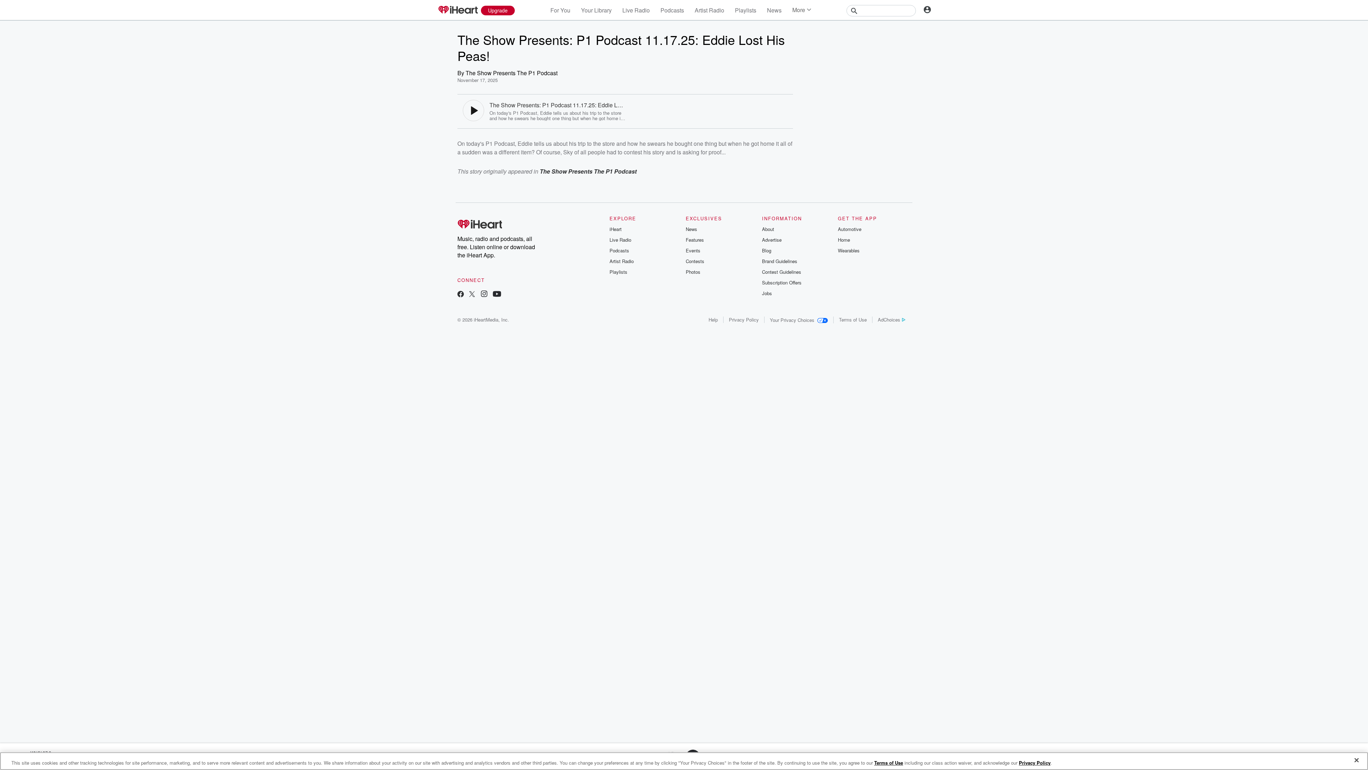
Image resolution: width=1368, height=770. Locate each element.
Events (693, 250)
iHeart (616, 229)
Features (695, 239)
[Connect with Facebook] (460, 295)
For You (560, 10)
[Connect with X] (472, 295)
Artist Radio (709, 10)
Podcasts (672, 10)
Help (713, 319)
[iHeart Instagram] (484, 295)
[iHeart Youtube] (497, 295)
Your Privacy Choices (792, 320)
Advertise (772, 239)
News (774, 10)
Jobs (767, 293)
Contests (695, 261)
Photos (693, 271)
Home (844, 239)
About (768, 229)
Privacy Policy (744, 319)
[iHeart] (457, 10)
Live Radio (636, 10)
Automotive (849, 229)
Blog (766, 250)
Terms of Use (853, 319)
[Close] (1356, 760)
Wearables (849, 250)
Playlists (745, 10)
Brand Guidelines (779, 261)
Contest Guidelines (781, 271)
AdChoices (889, 319)
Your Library (596, 10)
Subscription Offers (782, 282)
